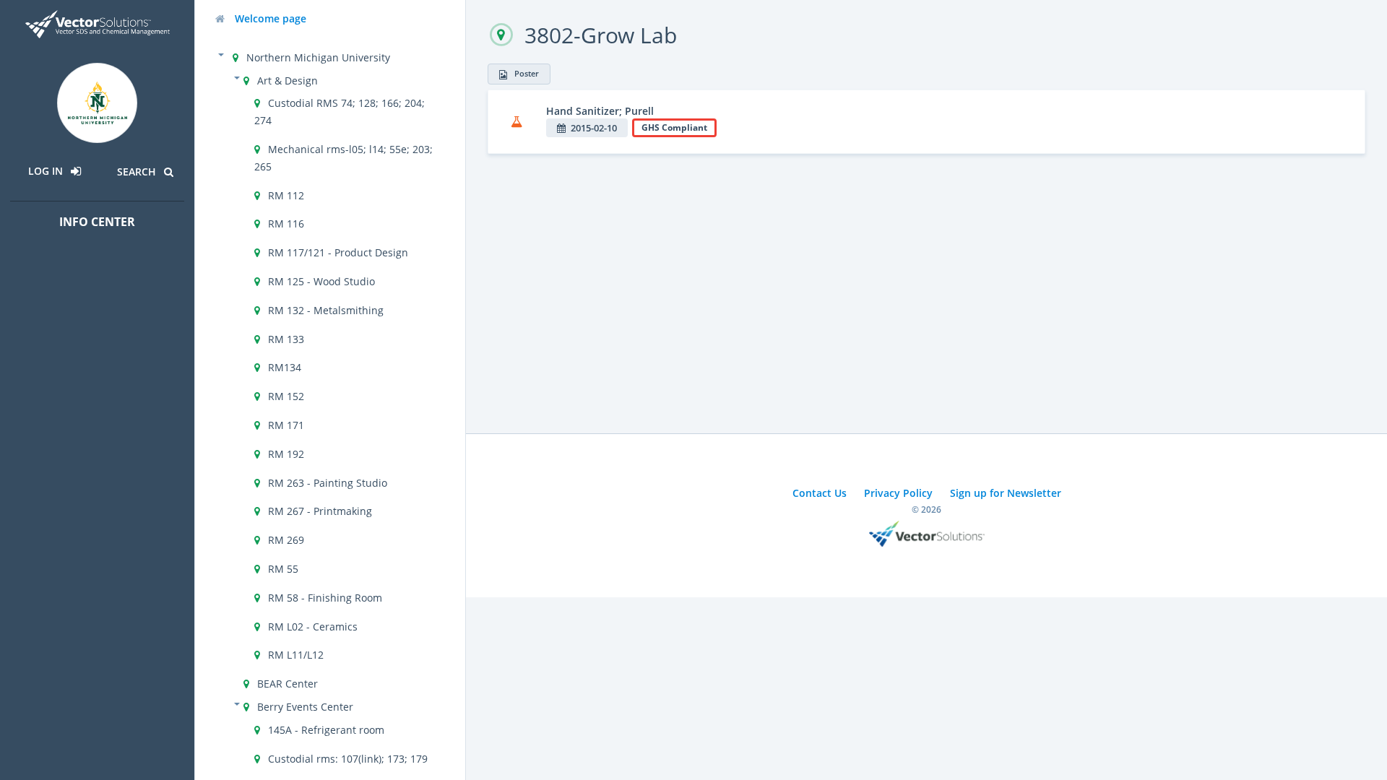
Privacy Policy (898, 493)
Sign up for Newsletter (1005, 493)
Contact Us (819, 493)
